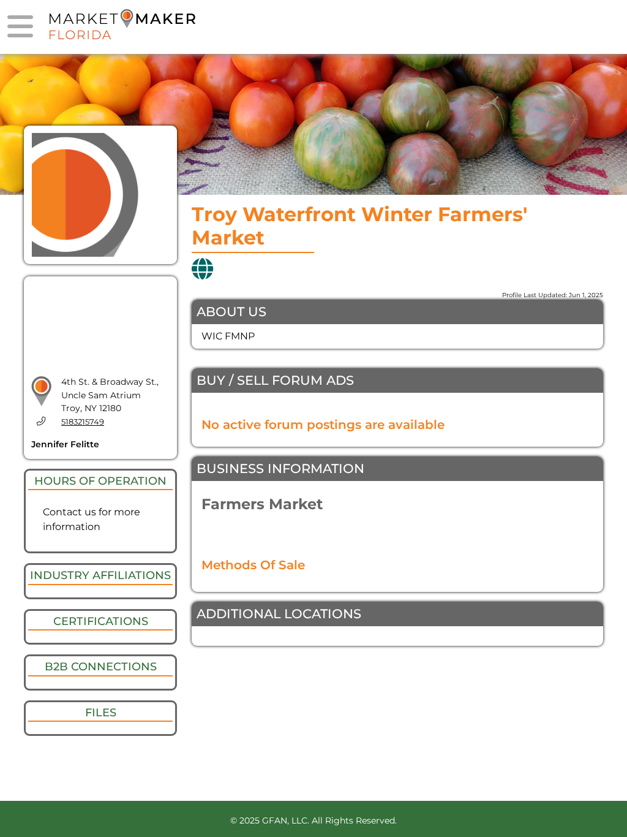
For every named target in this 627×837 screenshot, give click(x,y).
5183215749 (82, 421)
